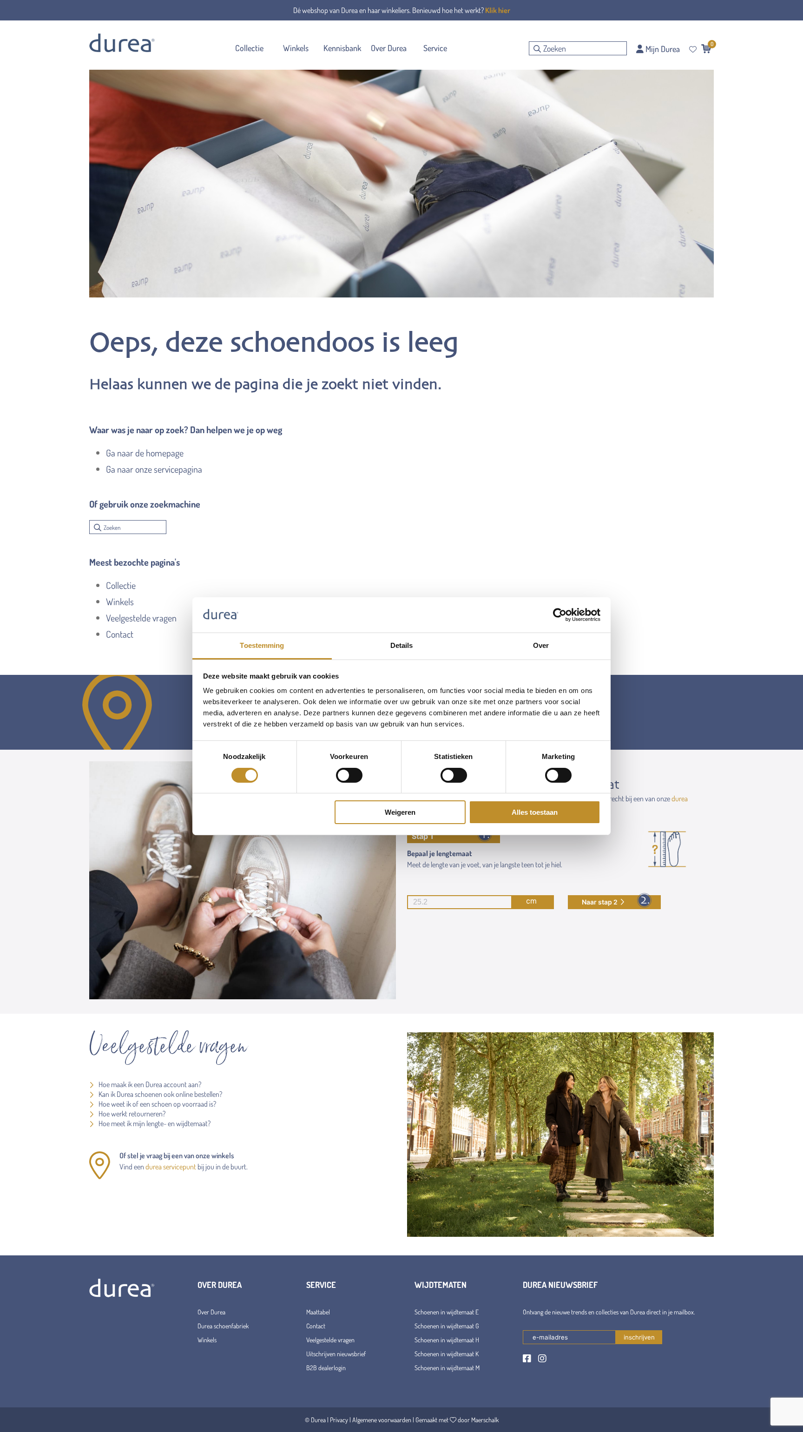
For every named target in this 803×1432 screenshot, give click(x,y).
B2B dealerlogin (326, 1368)
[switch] (349, 775)
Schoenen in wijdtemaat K (447, 1354)
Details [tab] (401, 645)
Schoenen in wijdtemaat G (447, 1326)
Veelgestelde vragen (141, 618)
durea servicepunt (170, 1166)
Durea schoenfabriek (223, 1326)
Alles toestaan (535, 812)
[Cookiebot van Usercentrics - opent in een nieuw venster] (559, 615)
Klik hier (497, 10)
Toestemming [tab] (262, 645)
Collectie (121, 585)
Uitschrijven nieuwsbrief (336, 1354)
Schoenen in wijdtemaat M (447, 1368)
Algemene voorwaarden (381, 1420)
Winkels (120, 601)
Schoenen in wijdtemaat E (447, 1312)
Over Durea (211, 1312)
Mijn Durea (662, 49)
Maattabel (318, 1312)
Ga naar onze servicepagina (154, 469)
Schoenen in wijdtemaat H (447, 1340)
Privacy (339, 1420)
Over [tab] (541, 645)
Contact (119, 634)
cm (531, 900)
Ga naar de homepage (145, 453)
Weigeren (400, 812)
